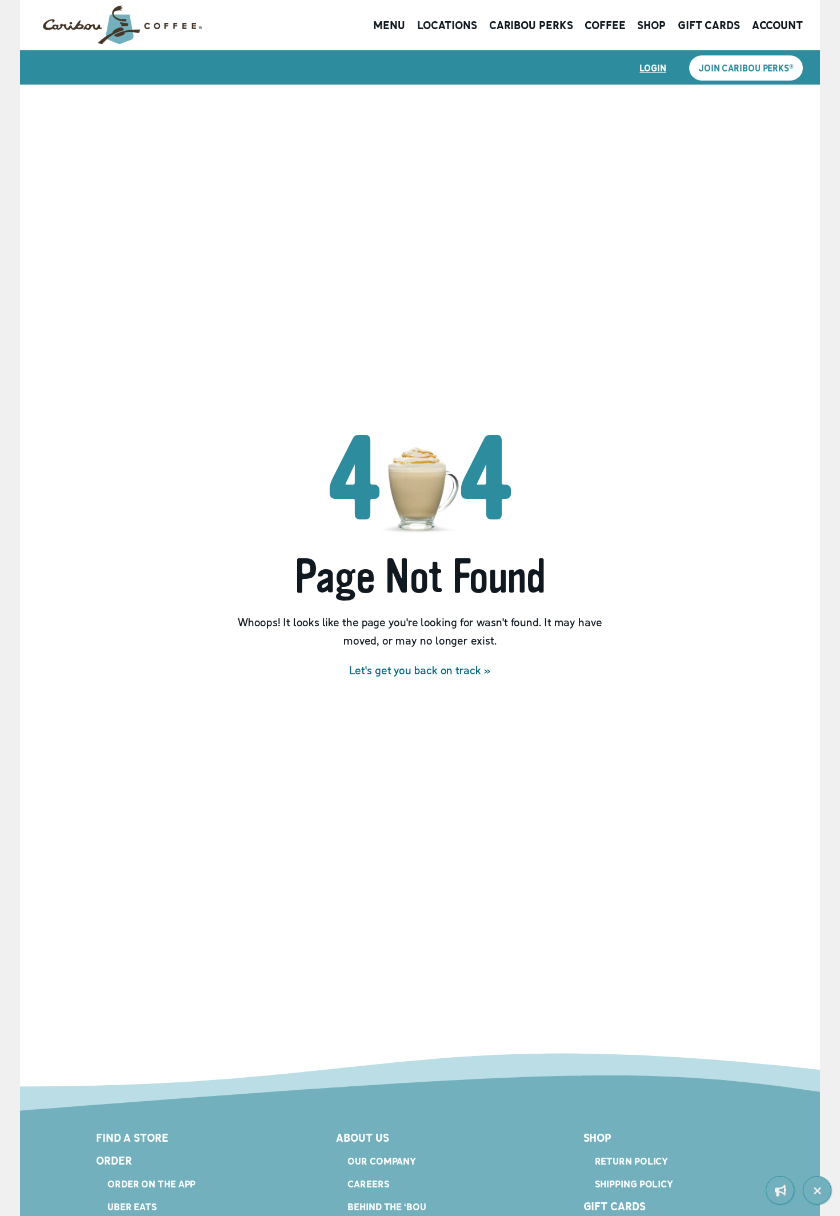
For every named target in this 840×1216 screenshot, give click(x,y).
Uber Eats (132, 1207)
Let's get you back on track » (419, 670)
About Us (362, 1138)
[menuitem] (780, 1190)
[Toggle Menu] (817, 1190)
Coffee (605, 25)
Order (114, 1160)
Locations (447, 25)
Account (777, 25)
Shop (651, 25)
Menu (389, 25)
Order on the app (151, 1184)
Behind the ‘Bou (386, 1207)
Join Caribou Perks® (746, 68)
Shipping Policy (634, 1184)
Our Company (381, 1161)
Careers (368, 1184)
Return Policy (632, 1161)
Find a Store (132, 1138)
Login (652, 68)
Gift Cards (709, 25)
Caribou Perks (531, 25)
